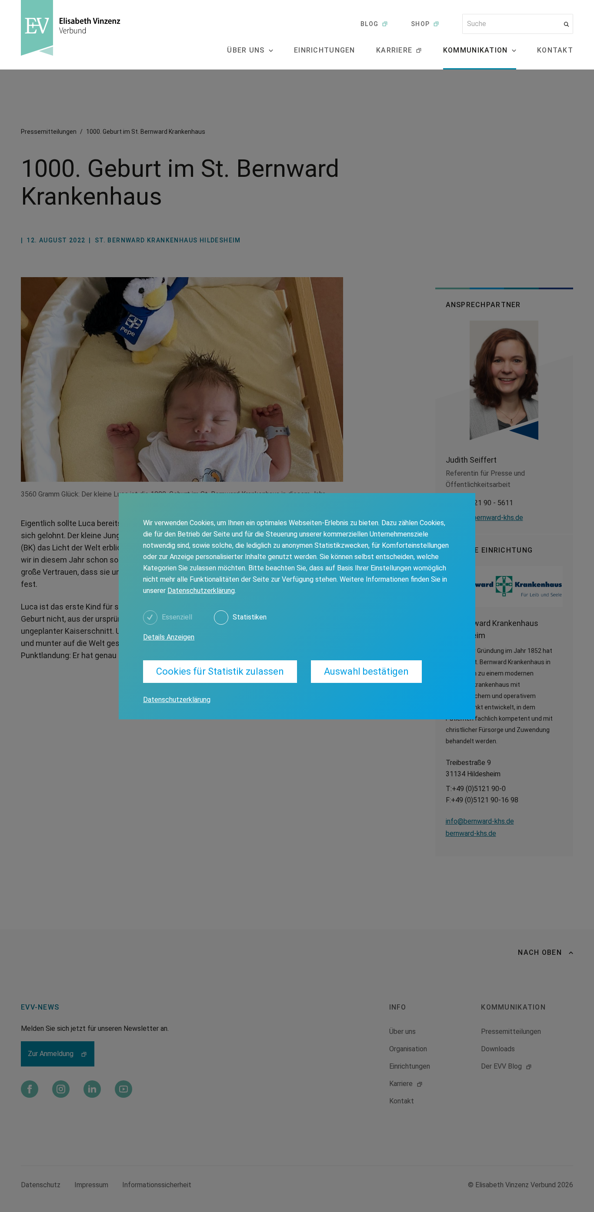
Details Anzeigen (168, 637)
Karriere (394, 50)
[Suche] (566, 24)
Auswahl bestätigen (366, 671)
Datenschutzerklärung (201, 590)
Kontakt (555, 50)
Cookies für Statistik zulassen (220, 671)
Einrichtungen (324, 50)
